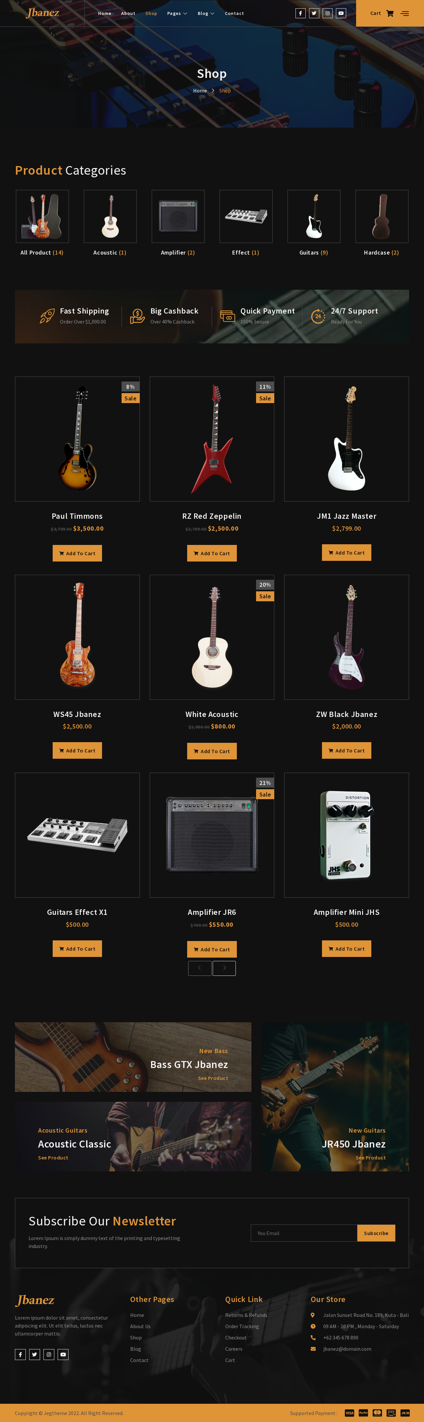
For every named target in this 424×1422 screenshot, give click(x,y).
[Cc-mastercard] (377, 1413)
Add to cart (80, 553)
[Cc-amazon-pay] (391, 1413)
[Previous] (200, 968)
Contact (234, 13)
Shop (151, 13)
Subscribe (376, 1233)
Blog (203, 13)
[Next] (224, 968)
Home (104, 13)
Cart (375, 13)
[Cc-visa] (349, 1413)
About (128, 13)
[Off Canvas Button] (404, 13)
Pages (174, 13)
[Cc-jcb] (405, 1413)
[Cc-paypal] (363, 1413)
